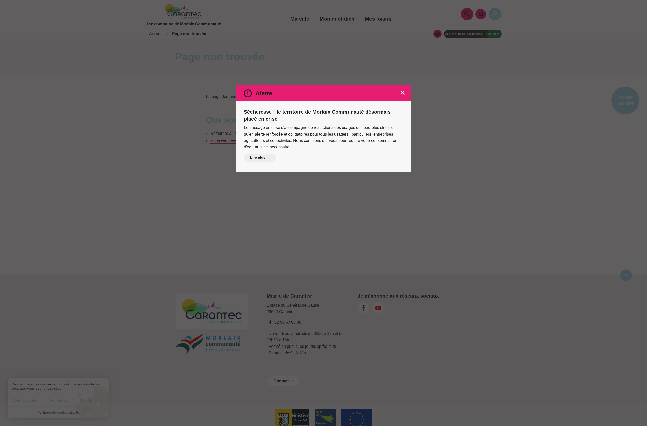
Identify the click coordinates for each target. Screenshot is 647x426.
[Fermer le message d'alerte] (403, 93)
